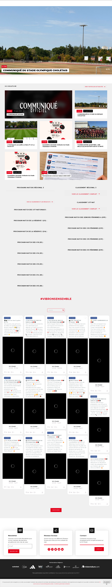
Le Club (9, 111)
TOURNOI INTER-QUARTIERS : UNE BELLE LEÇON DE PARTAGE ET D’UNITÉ (90, 145)
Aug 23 (37, 428)
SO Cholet (12, 366)
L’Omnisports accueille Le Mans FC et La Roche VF (20, 145)
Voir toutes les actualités (94, 86)
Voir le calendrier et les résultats (38, 201)
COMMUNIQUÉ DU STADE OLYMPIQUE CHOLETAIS (90, 115)
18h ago (16, 368)
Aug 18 (37, 488)
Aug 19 (16, 482)
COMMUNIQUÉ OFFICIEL (15, 114)
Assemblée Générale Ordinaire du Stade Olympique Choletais (55, 145)
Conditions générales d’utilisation (62, 583)
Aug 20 (59, 483)
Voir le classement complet (85, 194)
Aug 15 (102, 499)
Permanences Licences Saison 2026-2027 (56, 176)
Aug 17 (80, 488)
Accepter (106, 582)
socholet (11, 368)
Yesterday (38, 368)
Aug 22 (59, 422)
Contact (99, 549)
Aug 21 (102, 446)
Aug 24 (81, 368)
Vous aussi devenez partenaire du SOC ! (67, 573)
